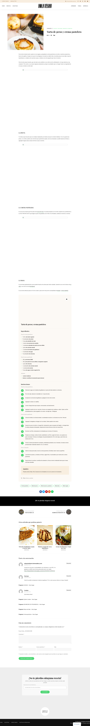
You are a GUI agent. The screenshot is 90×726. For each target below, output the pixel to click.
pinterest (85, 1)
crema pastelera (25, 485)
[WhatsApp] (52, 491)
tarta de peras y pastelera (47, 485)
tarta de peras (35, 485)
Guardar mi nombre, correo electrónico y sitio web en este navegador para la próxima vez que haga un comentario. (44, 654)
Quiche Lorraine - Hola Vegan (30, 599)
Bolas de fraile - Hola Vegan (30, 609)
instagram (83, 1)
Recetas (70, 28)
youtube (87, 1)
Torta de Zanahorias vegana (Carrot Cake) (26, 547)
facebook (78, 1)
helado (58, 290)
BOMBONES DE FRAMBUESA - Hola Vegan (34, 604)
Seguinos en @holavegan (45, 711)
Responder (69, 563)
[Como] (37, 491)
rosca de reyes (40, 211)
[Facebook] (40, 491)
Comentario (21, 634)
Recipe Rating (21, 631)
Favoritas (65, 28)
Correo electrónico (40, 647)
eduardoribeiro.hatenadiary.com (33, 563)
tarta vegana (65, 485)
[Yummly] (49, 491)
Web (55, 647)
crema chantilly (64, 290)
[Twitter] (43, 491)
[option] (26, 538)
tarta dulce (57, 485)
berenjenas (32, 286)
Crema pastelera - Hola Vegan (31, 614)
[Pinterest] (46, 491)
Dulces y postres (57, 28)
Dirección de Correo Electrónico (30, 684)
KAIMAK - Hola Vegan (29, 585)
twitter (80, 1)
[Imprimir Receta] (66, 299)
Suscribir (45, 691)
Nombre (21, 647)
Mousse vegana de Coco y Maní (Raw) (45, 547)
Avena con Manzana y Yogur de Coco (63, 547)
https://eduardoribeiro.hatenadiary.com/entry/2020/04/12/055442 (39, 571)
